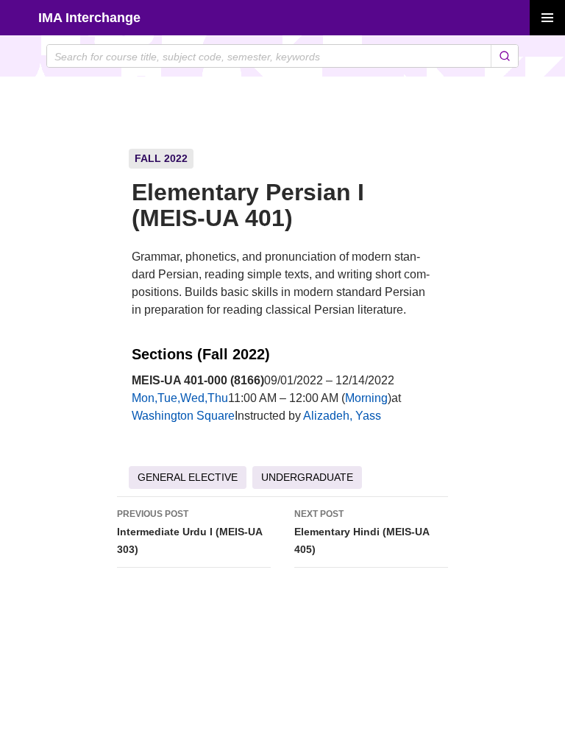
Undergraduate (307, 477)
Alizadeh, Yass (342, 415)
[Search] (504, 56)
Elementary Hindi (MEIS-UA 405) (362, 532)
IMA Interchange (89, 17)
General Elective (188, 477)
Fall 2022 (161, 158)
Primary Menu (547, 17)
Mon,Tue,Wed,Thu (180, 398)
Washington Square (183, 415)
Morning (366, 398)
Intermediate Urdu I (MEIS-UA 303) (190, 532)
